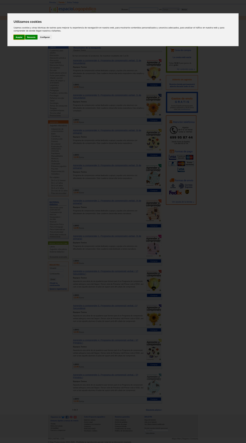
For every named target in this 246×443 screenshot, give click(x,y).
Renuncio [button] (31, 37)
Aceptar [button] (19, 37)
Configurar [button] (45, 37)
